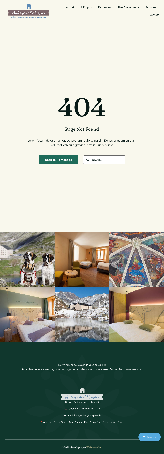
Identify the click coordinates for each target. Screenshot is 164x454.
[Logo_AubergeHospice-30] (28, 4)
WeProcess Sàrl (94, 447)
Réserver (151, 436)
